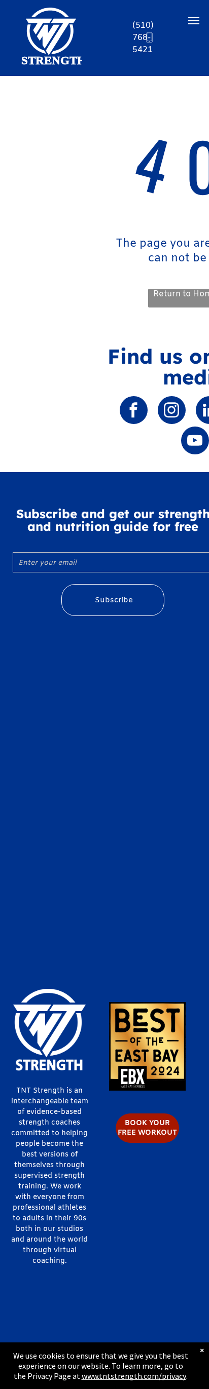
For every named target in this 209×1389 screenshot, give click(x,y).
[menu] (194, 21)
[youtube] (195, 442)
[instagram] (172, 411)
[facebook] (134, 411)
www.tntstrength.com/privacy (134, 1376)
